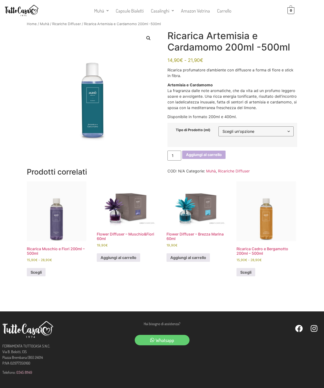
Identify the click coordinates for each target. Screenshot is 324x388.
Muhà (99, 11)
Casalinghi (160, 11)
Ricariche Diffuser (66, 24)
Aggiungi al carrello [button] (118, 257)
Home (32, 24)
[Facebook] (298, 328)
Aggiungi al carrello (204, 154)
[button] (101, 11)
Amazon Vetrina (195, 11)
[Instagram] (314, 328)
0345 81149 (24, 372)
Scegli (36, 272)
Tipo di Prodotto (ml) (193, 130)
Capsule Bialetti (130, 11)
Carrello (224, 11)
